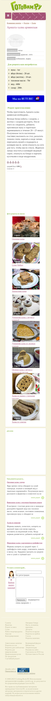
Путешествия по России (35, 654)
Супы (7, 629)
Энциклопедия (31, 647)
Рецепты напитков (32, 638)
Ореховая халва (18, 239)
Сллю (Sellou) (17, 265)
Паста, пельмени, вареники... (32, 626)
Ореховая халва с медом (16, 482)
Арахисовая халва (19, 291)
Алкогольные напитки (13, 643)
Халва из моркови (13, 523)
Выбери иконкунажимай (11, 583)
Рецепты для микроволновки (11, 651)
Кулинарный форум (33, 643)
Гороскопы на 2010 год (34, 652)
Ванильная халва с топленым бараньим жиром (24, 502)
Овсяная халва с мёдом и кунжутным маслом (22, 371)
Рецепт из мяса (10, 627)
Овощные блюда (32, 623)
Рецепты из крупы (32, 632)
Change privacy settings (26, 673)
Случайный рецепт (12, 659)
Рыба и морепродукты (13, 632)
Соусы (28, 636)
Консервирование (12, 636)
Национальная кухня (13, 654)
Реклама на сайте (32, 650)
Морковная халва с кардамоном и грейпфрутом (24, 543)
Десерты (26, 23)
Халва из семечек (19, 422)
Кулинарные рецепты (14, 23)
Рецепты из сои (11, 645)
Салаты (8, 623)
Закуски (8, 634)
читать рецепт (35, 497)
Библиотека (30, 645)
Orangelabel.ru (10, 671)
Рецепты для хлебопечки (14, 647)
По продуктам (10, 656)
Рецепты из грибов (33, 634)
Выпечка (8, 625)
